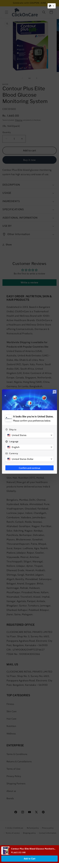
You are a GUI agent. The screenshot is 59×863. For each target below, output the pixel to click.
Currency (13, 453)
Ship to (12, 429)
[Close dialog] (54, 392)
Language (14, 441)
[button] (52, 5)
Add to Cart (29, 858)
